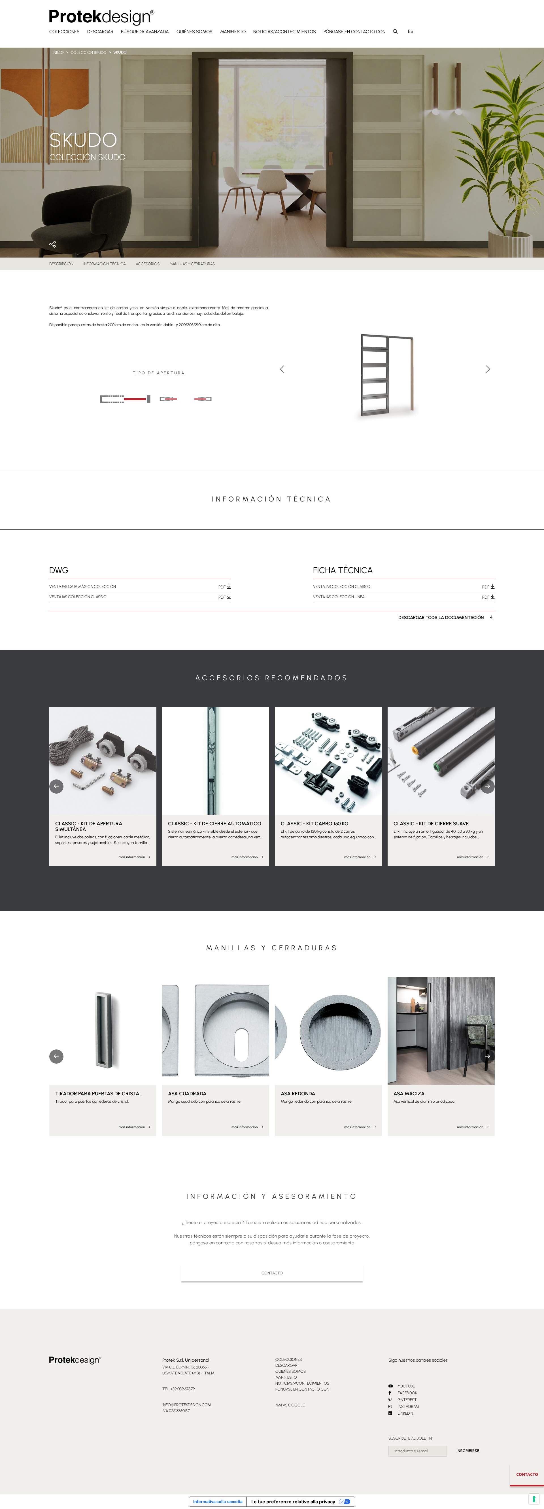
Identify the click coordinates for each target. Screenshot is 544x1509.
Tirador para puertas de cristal (98, 1093)
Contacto (272, 1273)
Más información (132, 857)
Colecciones (64, 31)
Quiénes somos (194, 31)
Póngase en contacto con (354, 31)
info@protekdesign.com (186, 1404)
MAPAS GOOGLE (290, 1405)
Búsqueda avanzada (145, 31)
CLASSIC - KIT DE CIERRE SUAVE (431, 823)
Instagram (408, 1406)
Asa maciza (409, 1093)
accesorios (148, 264)
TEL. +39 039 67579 (178, 1389)
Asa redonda (298, 1093)
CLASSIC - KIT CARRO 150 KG (314, 823)
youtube (406, 1386)
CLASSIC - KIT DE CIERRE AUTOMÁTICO (214, 823)
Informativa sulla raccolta (218, 1501)
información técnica (104, 264)
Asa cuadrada (187, 1093)
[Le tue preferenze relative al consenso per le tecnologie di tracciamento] (534, 1499)
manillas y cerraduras (192, 264)
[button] (488, 369)
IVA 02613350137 (176, 1410)
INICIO (58, 52)
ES (410, 31)
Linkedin (405, 1413)
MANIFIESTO (233, 31)
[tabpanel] (272, 579)
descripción (61, 264)
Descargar (100, 31)
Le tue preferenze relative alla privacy (293, 1501)
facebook (407, 1393)
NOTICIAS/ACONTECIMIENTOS (284, 31)
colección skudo (89, 52)
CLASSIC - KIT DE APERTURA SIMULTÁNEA (88, 826)
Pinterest (407, 1399)
